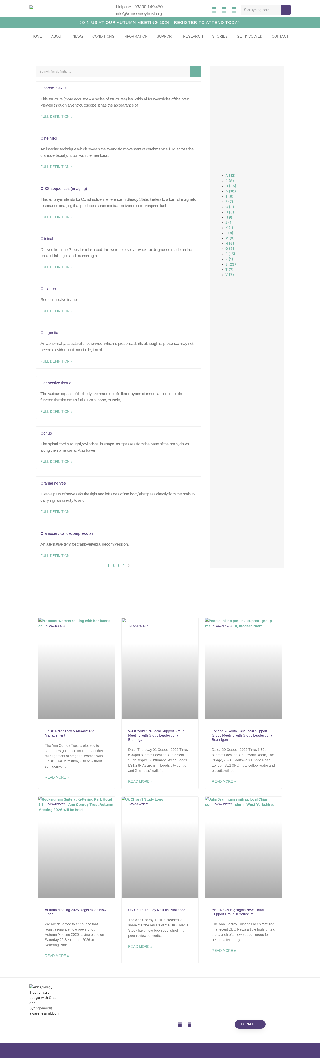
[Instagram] (234, 10)
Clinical (46, 239)
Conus (46, 433)
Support (165, 36)
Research (193, 36)
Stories (220, 36)
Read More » (57, 777)
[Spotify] (214, 10)
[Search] (286, 10)
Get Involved (250, 36)
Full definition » (56, 117)
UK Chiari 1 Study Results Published (156, 910)
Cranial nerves (53, 483)
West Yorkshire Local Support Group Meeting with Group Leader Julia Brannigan (156, 735)
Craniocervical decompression (66, 533)
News (77, 36)
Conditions (103, 36)
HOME (37, 36)
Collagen (48, 289)
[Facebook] (224, 10)
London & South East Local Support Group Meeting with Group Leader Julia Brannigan (242, 735)
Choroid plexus (53, 88)
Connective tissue (55, 383)
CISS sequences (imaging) (63, 188)
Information (135, 36)
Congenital (49, 333)
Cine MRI (48, 138)
